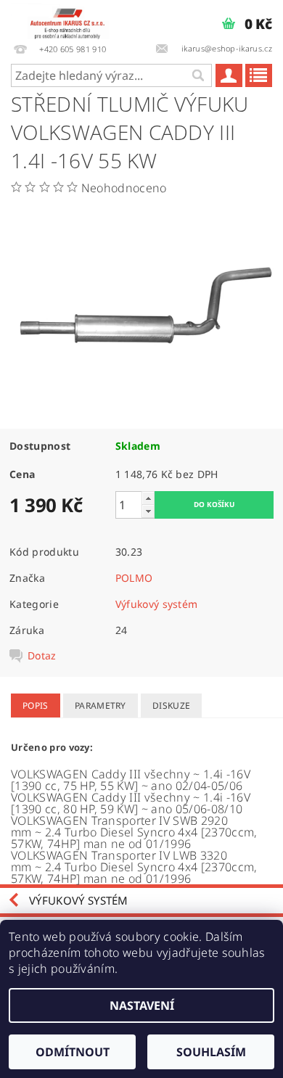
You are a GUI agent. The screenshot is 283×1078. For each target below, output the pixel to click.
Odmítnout (73, 1052)
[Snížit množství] (148, 511)
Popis (35, 705)
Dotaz (42, 655)
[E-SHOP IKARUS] (71, 19)
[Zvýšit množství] (148, 498)
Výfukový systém (156, 604)
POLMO (134, 578)
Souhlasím (211, 1052)
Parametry (100, 705)
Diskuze (171, 705)
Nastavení (142, 1005)
